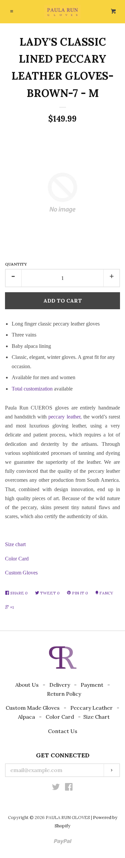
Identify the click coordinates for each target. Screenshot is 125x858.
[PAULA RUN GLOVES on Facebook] (69, 788)
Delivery (59, 684)
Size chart (15, 544)
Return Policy (64, 693)
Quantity (16, 264)
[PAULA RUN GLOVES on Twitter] (56, 788)
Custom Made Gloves (33, 707)
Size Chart (96, 716)
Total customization (32, 389)
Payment (92, 684)
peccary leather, (64, 417)
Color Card (17, 558)
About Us (27, 684)
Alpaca (26, 716)
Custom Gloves (21, 572)
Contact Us (62, 731)
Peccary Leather (91, 707)
